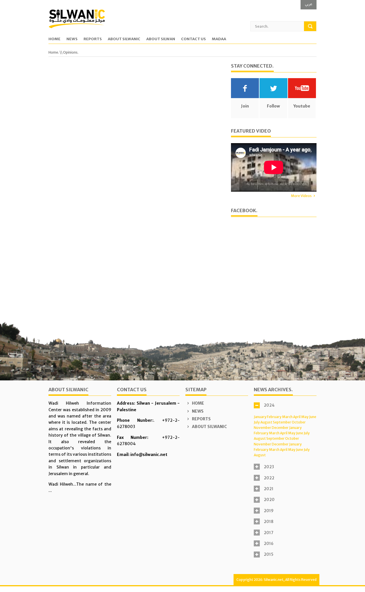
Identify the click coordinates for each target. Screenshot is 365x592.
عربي (308, 3)
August (266, 422)
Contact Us (193, 39)
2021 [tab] (268, 488)
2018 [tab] (268, 521)
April (297, 417)
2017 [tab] (268, 532)
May (305, 417)
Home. (53, 52)
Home (54, 39)
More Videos (301, 196)
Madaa (219, 39)
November (262, 427)
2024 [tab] (269, 405)
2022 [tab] (269, 478)
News (72, 39)
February (274, 417)
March (287, 417)
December (280, 427)
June (312, 417)
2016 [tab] (268, 543)
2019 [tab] (268, 510)
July (257, 422)
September (282, 422)
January (260, 417)
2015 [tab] (268, 554)
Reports (93, 39)
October (299, 422)
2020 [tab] (269, 499)
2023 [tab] (269, 466)
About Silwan (160, 39)
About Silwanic (124, 39)
